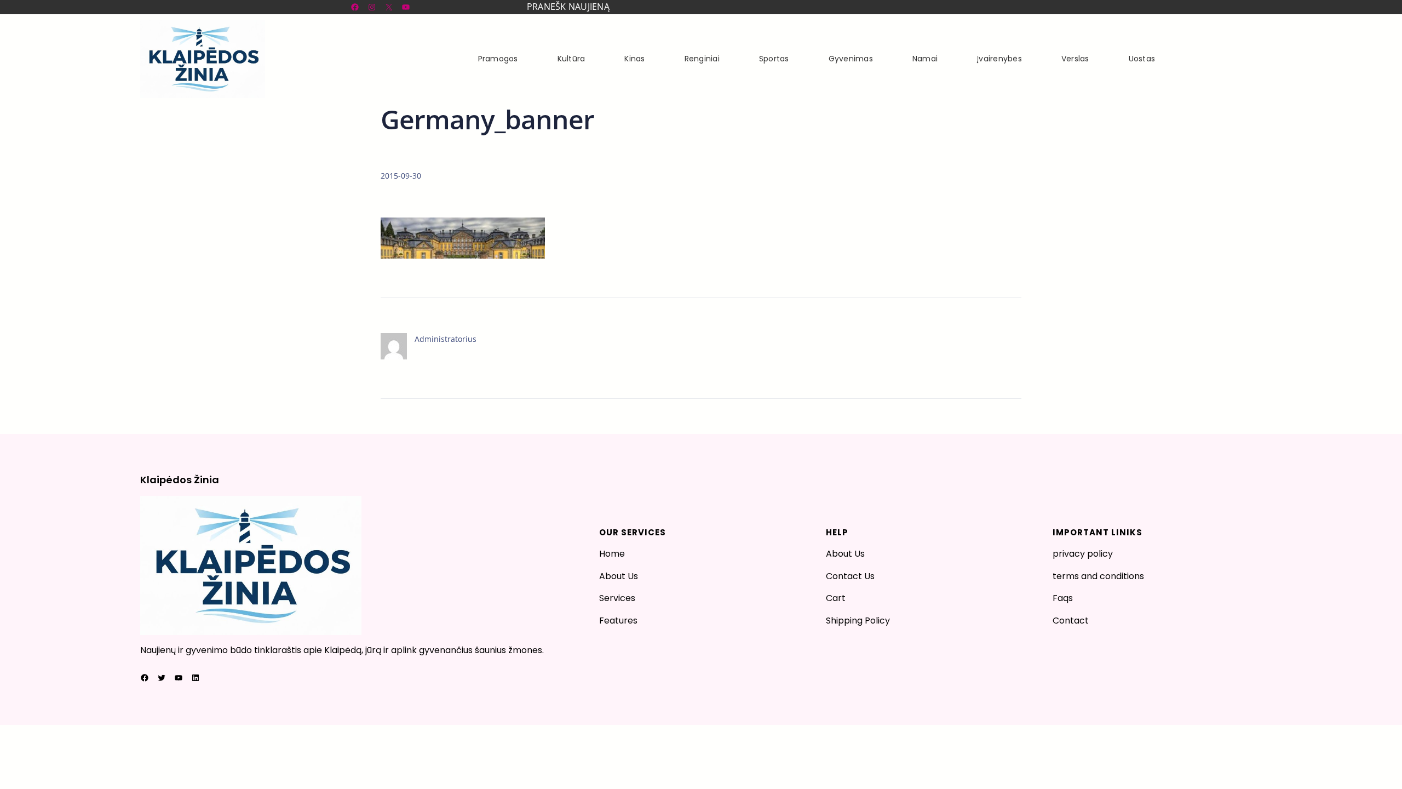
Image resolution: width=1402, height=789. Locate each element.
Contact (1071, 620)
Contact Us (850, 576)
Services (617, 598)
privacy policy (1083, 553)
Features (618, 620)
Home (612, 553)
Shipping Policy (858, 620)
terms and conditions (1098, 576)
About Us (618, 576)
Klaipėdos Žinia (179, 480)
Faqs (1063, 598)
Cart (836, 598)
